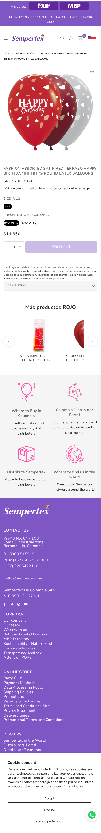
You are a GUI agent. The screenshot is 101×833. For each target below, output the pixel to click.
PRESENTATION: (27, 215)
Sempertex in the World (25, 740)
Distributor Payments (22, 749)
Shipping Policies (19, 692)
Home (7, 53)
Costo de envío (40, 188)
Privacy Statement (20, 710)
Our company (15, 620)
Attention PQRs (17, 657)
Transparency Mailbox (23, 653)
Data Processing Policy (23, 687)
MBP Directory (16, 639)
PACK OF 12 (11, 223)
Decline (49, 810)
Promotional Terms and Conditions (34, 719)
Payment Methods (19, 682)
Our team (12, 625)
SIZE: (12, 198)
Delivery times (16, 715)
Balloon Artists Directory (26, 634)
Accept (49, 798)
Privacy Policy (72, 786)
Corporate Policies (20, 648)
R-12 (7, 206)
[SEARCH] (62, 38)
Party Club (13, 678)
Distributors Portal (20, 745)
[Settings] (91, 38)
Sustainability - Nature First (28, 643)
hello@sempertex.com (23, 578)
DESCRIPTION (16, 285)
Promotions (14, 696)
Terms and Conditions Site (27, 706)
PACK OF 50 (29, 223)
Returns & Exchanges (22, 701)
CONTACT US (16, 530)
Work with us (15, 629)
